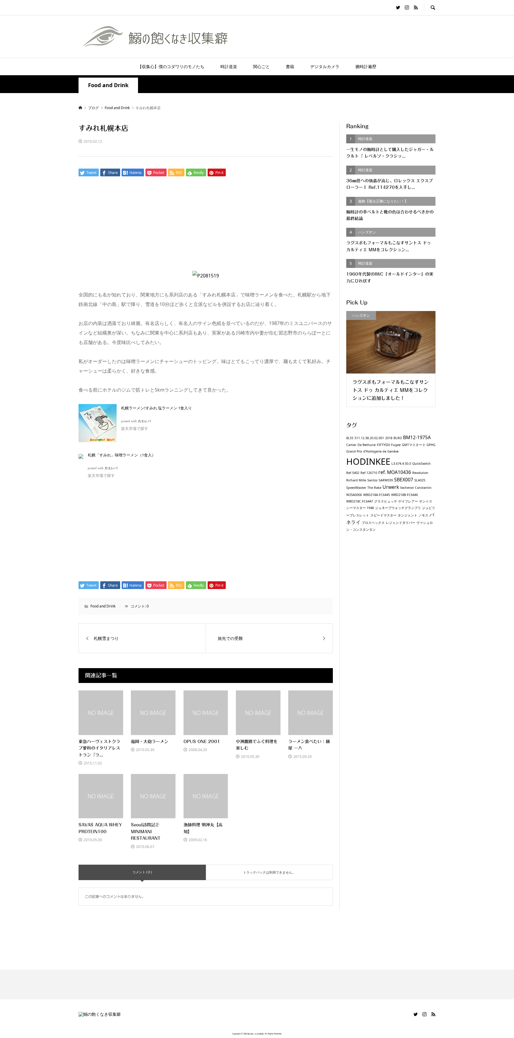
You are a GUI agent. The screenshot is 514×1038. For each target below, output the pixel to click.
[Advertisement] (206, 226)
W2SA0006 (354, 495)
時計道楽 (228, 66)
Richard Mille (356, 480)
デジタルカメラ (324, 66)
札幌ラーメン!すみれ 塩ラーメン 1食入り (156, 408)
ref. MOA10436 (394, 472)
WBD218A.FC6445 (376, 495)
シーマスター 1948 (360, 508)
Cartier (351, 445)
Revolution (420, 473)
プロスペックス (373, 523)
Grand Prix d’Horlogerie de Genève (372, 451)
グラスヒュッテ (385, 501)
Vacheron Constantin (416, 488)
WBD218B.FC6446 (404, 495)
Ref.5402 (352, 473)
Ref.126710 (369, 473)
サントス (425, 501)
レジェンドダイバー (400, 523)
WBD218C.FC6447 (359, 501)
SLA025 (419, 480)
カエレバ (144, 421)
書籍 (290, 66)
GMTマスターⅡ (413, 445)
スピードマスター (383, 515)
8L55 (349, 438)
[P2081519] (205, 275)
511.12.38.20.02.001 (369, 438)
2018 (388, 438)
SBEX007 (403, 479)
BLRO (398, 438)
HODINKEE (368, 461)
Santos (372, 480)
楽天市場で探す (134, 428)
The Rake (374, 488)
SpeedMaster (356, 488)
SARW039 (386, 480)
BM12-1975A (417, 437)
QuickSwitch (421, 463)
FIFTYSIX (383, 445)
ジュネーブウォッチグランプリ (398, 508)
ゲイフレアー (408, 501)
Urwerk (391, 487)
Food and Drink (108, 85)
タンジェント (407, 515)
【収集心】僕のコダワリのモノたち (171, 66)
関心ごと (261, 66)
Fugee (396, 445)
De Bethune (367, 445)
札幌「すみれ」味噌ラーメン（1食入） (122, 455)
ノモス (423, 515)
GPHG (431, 445)
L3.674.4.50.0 (401, 463)
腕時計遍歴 (365, 66)
